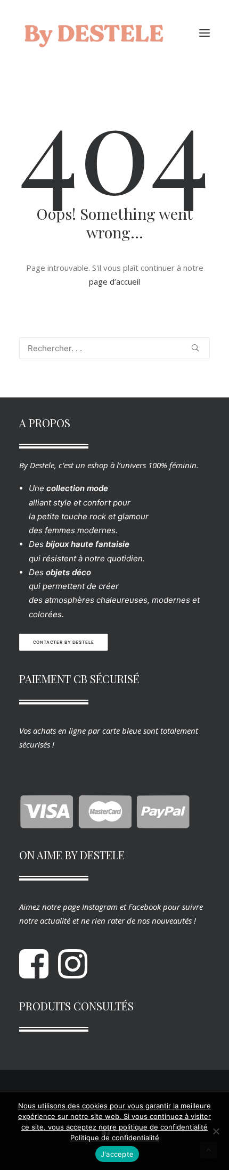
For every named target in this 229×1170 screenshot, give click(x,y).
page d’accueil (114, 281)
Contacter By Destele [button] (63, 642)
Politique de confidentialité (114, 1137)
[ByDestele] (93, 33)
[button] (204, 33)
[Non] (215, 1131)
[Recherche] (114, 348)
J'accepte (117, 1154)
